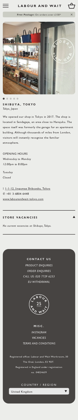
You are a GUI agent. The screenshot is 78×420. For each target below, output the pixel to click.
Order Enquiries (39, 271)
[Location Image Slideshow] (39, 58)
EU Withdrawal (39, 281)
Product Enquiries (38, 265)
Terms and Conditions (39, 343)
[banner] (39, 6)
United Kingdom (22, 391)
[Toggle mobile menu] (7, 6)
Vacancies (39, 337)
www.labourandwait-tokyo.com (23, 199)
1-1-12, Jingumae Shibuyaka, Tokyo (27, 188)
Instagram (39, 332)
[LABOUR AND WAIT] (39, 6)
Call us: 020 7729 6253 (39, 276)
